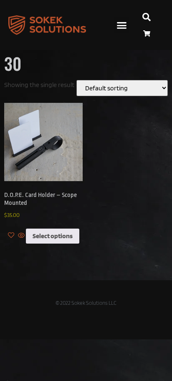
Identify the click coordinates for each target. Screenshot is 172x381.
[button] (122, 25)
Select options (53, 236)
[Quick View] (21, 236)
